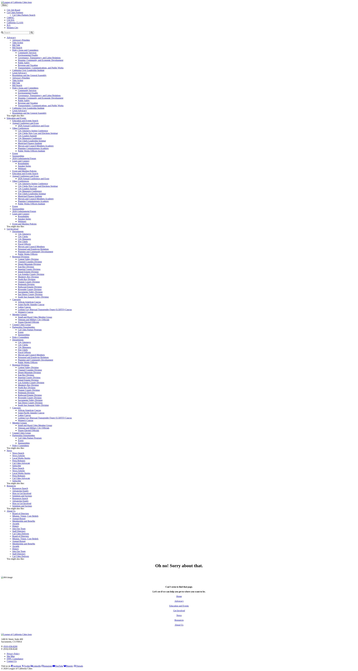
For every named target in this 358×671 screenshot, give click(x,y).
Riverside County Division (30, 289)
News (9, 450)
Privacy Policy (13, 654)
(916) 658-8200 (10, 646)
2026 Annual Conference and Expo (33, 126)
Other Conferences (20, 128)
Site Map (11, 656)
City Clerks (23, 236)
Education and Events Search (25, 120)
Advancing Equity (20, 491)
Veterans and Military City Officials (33, 319)
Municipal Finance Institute (30, 143)
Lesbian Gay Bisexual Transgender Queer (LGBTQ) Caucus (45, 309)
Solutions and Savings (22, 496)
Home (179, 596)
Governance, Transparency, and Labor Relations (39, 58)
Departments (17, 231)
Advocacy (11, 37)
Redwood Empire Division (30, 287)
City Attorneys (24, 234)
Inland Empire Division (28, 272)
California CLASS (15, 22)
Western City (12, 27)
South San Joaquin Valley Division (33, 297)
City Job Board (13, 10)
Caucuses (16, 299)
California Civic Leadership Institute (28, 70)
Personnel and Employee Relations (33, 249)
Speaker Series (24, 166)
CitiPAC (10, 17)
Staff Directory (18, 531)
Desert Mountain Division (29, 264)
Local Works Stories (21, 458)
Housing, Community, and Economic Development (40, 60)
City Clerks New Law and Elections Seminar (38, 133)
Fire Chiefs (23, 241)
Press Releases (18, 460)
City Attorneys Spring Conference (33, 131)
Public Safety (24, 63)
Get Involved (12, 229)
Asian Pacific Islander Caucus (31, 304)
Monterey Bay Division (28, 277)
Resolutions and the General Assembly (29, 75)
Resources (11, 486)
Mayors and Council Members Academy (36, 146)
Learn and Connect (20, 161)
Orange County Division (29, 282)
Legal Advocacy (19, 73)
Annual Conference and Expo (25, 123)
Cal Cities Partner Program (30, 330)
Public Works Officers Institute (31, 151)
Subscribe (16, 465)
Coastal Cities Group (21, 324)
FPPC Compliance (15, 659)
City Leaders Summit (27, 136)
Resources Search (20, 488)
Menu (4, 5)
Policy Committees (20, 337)
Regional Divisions (20, 256)
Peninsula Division (26, 284)
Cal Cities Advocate (21, 463)
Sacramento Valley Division (30, 292)
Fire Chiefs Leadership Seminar (32, 141)
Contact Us (12, 661)
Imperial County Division (29, 269)
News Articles (18, 455)
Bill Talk (16, 45)
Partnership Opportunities (23, 327)
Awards (15, 523)
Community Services (27, 52)
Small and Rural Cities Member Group (35, 317)
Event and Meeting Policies (24, 171)
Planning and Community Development (35, 251)
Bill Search (17, 47)
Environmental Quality (28, 55)
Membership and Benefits (23, 521)
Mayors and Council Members (31, 246)
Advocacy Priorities (21, 40)
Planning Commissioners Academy (33, 148)
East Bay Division (26, 267)
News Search (18, 453)
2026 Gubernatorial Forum (24, 158)
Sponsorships (18, 156)
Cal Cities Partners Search (23, 15)
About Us (11, 511)
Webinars (22, 168)
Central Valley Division (28, 259)
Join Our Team (18, 528)
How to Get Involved (21, 493)
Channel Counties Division (30, 262)
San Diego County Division (30, 294)
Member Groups (19, 314)
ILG (8, 25)
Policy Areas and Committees (25, 50)
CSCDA (10, 20)
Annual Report (18, 518)
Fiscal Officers (24, 244)
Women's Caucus (25, 312)
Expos (15, 153)
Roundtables (23, 163)
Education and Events (16, 118)
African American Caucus (29, 302)
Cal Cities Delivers (20, 533)
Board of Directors (20, 513)
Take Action (17, 42)
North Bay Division (26, 279)
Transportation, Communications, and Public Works (40, 68)
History (15, 526)
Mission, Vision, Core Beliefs (25, 516)
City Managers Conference (30, 138)
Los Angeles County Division (31, 274)
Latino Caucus (24, 307)
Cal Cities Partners (15, 12)
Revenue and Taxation (28, 65)
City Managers (24, 239)
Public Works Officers (27, 254)
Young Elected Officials (28, 322)
